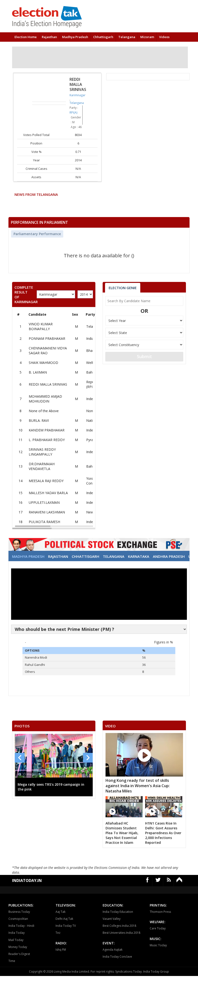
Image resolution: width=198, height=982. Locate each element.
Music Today (158, 945)
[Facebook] (147, 881)
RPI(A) (73, 112)
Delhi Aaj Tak (64, 919)
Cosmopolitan (18, 919)
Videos (164, 37)
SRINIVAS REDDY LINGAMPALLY (42, 452)
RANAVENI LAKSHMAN (47, 512)
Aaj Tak (60, 912)
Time (11, 961)
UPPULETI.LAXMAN (44, 502)
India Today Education (118, 912)
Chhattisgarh (103, 37)
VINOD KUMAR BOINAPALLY (41, 326)
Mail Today (15, 940)
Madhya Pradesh (75, 37)
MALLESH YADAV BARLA (48, 493)
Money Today (17, 947)
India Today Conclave (117, 957)
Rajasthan (49, 37)
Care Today (158, 928)
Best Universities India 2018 (121, 933)
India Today (16, 933)
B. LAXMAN (38, 372)
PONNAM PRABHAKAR (47, 338)
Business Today (19, 912)
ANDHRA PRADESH (169, 556)
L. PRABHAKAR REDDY (47, 439)
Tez (58, 933)
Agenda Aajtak (112, 950)
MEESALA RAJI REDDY (46, 480)
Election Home (25, 37)
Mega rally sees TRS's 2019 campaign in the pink (51, 786)
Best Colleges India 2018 (119, 926)
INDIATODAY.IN (27, 880)
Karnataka (138, 556)
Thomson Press (160, 912)
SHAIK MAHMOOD (43, 362)
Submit (144, 356)
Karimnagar (77, 95)
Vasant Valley (111, 919)
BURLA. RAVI (39, 420)
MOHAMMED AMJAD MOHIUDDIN (45, 398)
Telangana (126, 37)
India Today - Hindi (21, 926)
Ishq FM (61, 950)
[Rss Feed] (169, 881)
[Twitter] (158, 881)
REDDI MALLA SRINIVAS (48, 384)
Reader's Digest (19, 954)
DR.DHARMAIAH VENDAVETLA (42, 466)
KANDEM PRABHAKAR (46, 430)
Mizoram (147, 37)
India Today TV (66, 926)
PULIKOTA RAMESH (44, 521)
